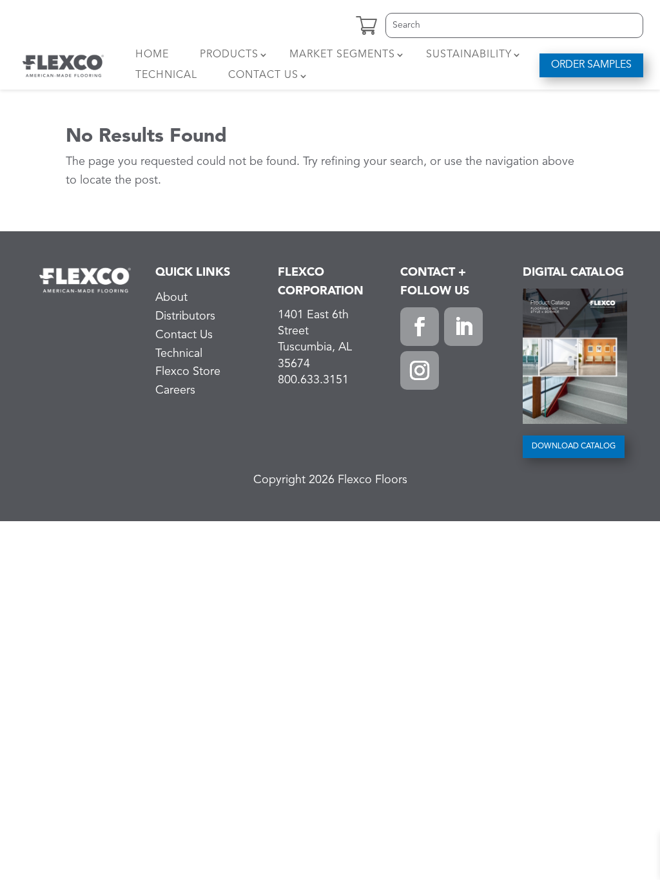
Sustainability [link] (469, 55)
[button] (419, 326)
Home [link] (152, 55)
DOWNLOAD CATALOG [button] (574, 446)
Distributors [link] (185, 316)
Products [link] (229, 55)
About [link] (171, 297)
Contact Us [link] (263, 75)
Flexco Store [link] (187, 372)
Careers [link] (175, 390)
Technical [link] (166, 75)
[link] (63, 65)
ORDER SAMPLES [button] (591, 65)
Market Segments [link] (342, 55)
